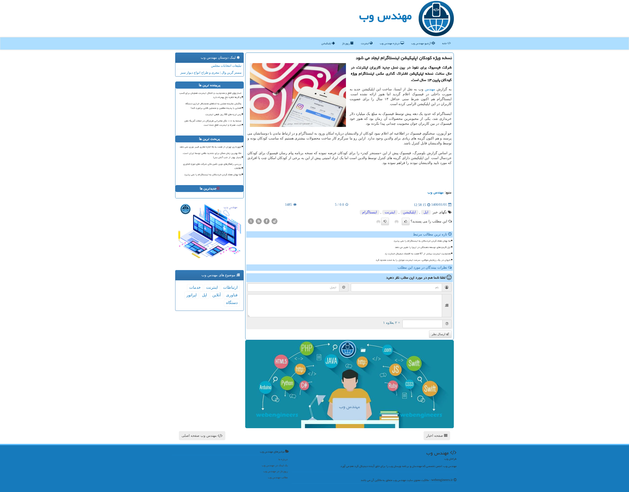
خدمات (195, 287)
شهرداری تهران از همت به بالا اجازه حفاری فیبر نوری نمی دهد (210, 146)
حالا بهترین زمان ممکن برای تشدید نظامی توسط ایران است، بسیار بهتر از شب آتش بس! (212, 155)
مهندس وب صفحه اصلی (200, 435)
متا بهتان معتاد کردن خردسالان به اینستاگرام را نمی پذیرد (422, 240)
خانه (444, 43)
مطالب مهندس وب (278, 477)
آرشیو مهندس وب (421, 43)
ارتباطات (230, 287)
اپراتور (191, 295)
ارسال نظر (439, 334)
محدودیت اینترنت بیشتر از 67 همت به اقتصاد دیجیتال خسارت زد (418, 253)
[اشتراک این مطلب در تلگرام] (274, 221)
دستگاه (232, 303)
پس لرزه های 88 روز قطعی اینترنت (223, 114)
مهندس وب (385, 15)
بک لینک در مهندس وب (275, 465)
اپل (426, 212)
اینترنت (365, 43)
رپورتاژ (346, 43)
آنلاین (216, 295)
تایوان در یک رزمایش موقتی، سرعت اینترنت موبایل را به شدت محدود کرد (413, 260)
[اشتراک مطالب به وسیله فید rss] (258, 221)
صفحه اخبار (435, 435)
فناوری (232, 295)
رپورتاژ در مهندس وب (275, 471)
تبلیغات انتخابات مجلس (226, 66)
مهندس (430, 89)
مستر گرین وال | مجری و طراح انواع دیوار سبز (211, 72)
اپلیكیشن (409, 212)
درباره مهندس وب (390, 43)
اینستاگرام (369, 212)
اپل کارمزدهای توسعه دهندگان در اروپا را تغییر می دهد (423, 247)
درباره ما (283, 459)
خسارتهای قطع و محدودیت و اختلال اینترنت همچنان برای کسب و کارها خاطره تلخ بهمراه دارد (210, 95)
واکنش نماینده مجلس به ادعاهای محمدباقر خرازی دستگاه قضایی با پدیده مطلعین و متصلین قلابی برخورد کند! (213, 105)
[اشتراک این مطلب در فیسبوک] (266, 221)
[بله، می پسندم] (406, 221)
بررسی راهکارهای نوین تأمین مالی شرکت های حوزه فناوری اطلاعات (212, 166)
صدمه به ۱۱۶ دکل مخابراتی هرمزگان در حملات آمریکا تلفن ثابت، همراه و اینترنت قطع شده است (212, 122)
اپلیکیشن (326, 43)
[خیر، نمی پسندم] (385, 221)
